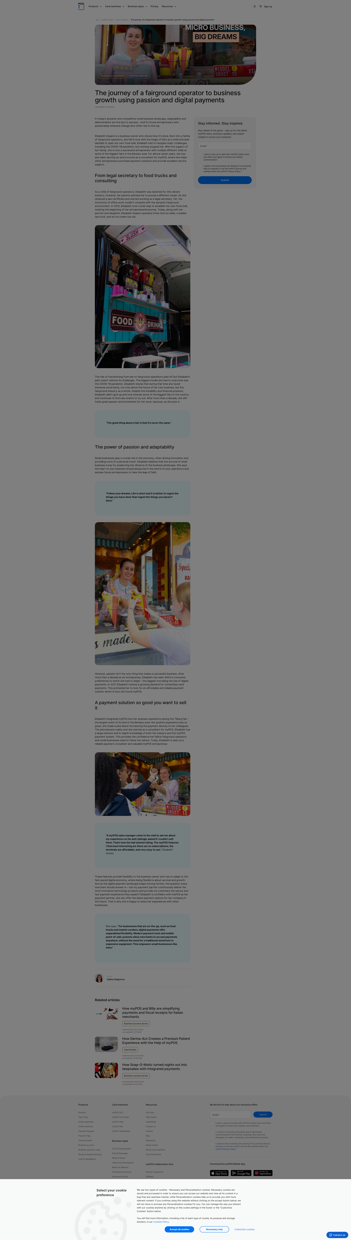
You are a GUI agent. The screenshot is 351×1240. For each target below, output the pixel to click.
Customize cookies (244, 1229)
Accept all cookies (179, 1229)
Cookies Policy (161, 1221)
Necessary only (214, 1229)
